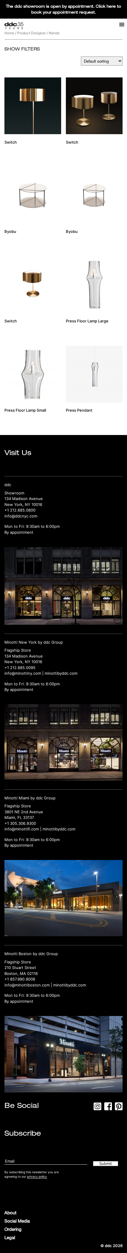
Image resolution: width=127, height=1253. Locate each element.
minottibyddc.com (61, 673)
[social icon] (97, 1108)
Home (9, 33)
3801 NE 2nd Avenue (23, 811)
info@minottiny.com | (24, 673)
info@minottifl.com (21, 829)
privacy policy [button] (37, 1176)
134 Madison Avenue (23, 498)
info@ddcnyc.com (20, 516)
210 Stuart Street (20, 967)
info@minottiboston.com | (28, 985)
